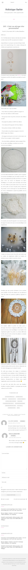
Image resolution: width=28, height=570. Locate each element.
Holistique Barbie (14, 9)
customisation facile (8, 403)
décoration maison (20, 403)
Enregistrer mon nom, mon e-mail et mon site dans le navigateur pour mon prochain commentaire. (14, 490)
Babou (19, 75)
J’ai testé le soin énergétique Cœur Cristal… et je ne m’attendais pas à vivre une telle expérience (13, 509)
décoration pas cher (10, 405)
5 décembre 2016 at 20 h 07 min (15, 437)
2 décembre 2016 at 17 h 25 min (14, 423)
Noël (18, 407)
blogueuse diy (12, 398)
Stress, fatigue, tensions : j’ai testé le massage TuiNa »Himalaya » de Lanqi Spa (12, 513)
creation (20, 401)
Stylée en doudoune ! (20, 499)
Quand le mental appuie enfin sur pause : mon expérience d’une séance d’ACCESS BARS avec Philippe (12, 518)
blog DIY (5, 398)
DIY (14, 19)
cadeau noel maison (11, 401)
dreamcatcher (11, 407)
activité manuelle (9, 396)
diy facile (20, 405)
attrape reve (19, 396)
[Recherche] (26, 2)
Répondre (22, 421)
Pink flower (5, 499)
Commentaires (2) (13, 392)
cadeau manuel (21, 398)
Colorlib (17, 563)
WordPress (14, 565)
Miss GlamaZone (20, 31)
